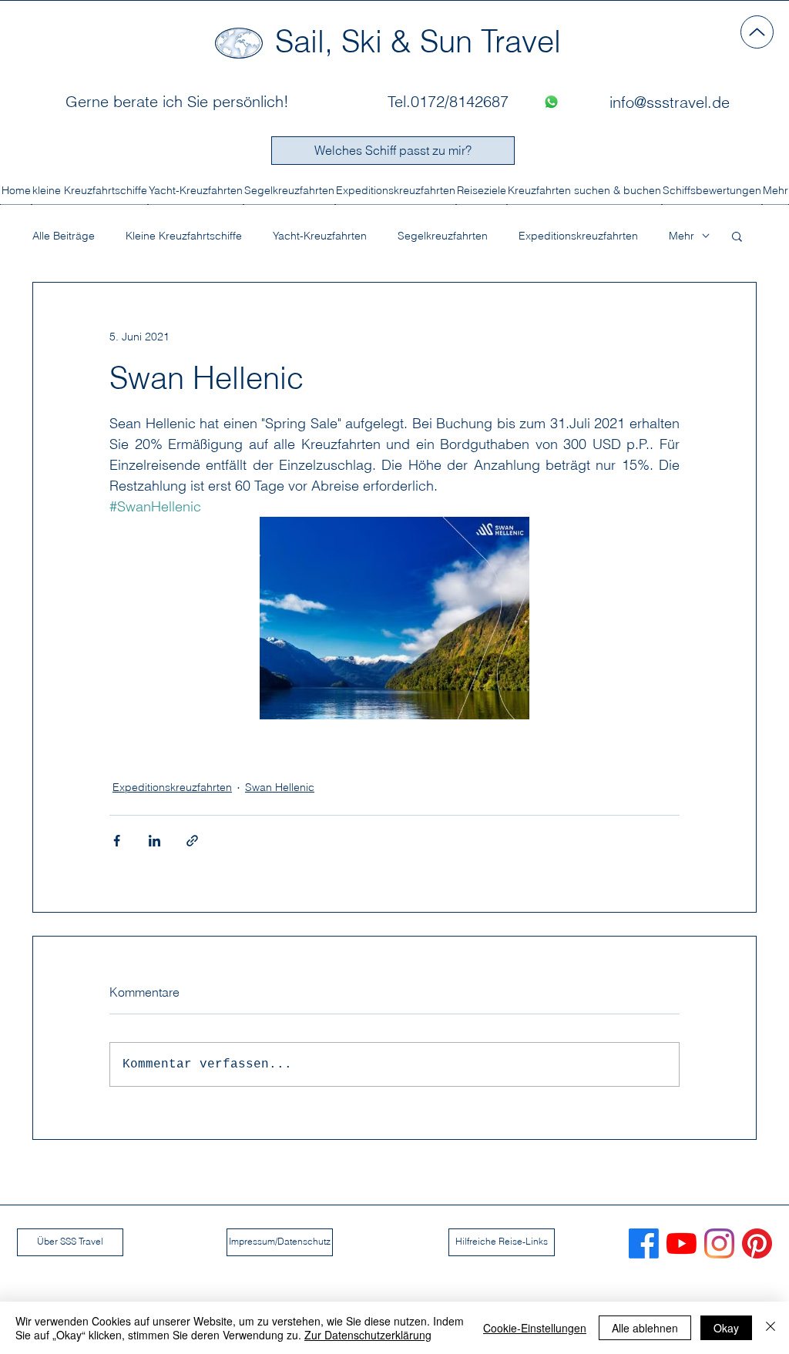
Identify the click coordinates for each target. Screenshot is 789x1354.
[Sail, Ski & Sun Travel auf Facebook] (644, 1243)
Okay (726, 1328)
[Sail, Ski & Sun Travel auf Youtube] (681, 1243)
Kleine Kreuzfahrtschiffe (184, 236)
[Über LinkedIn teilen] (154, 840)
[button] (737, 236)
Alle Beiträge (63, 236)
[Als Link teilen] (192, 840)
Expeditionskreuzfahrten (578, 236)
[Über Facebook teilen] (116, 840)
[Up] (757, 32)
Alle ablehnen (645, 1328)
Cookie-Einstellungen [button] (534, 1328)
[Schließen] (770, 1328)
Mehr (681, 236)
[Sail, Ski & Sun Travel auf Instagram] (719, 1243)
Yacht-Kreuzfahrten (320, 236)
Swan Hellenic (279, 787)
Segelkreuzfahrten (443, 236)
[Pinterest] (757, 1243)
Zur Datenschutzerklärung (367, 1334)
